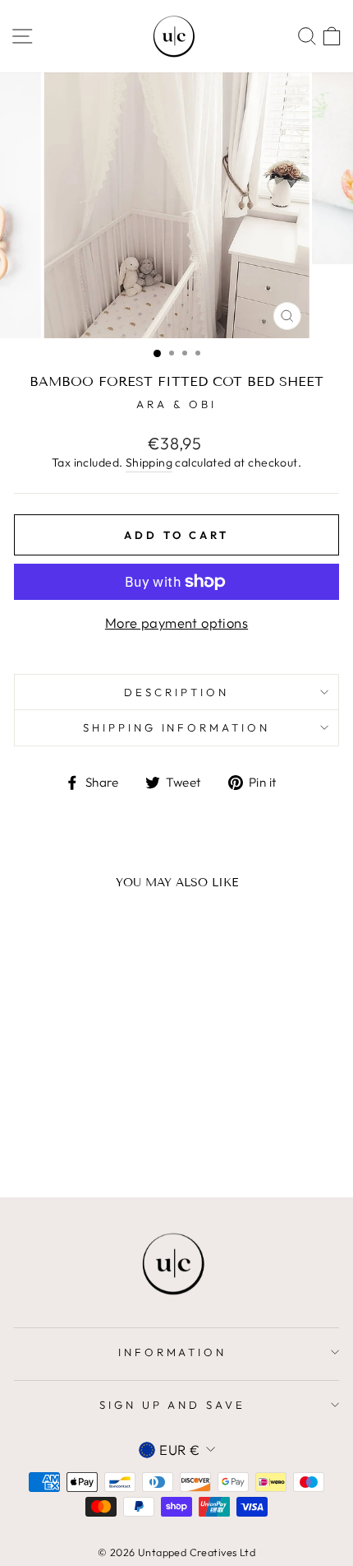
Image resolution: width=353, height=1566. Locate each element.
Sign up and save (172, 1404)
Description (176, 692)
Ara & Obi (176, 404)
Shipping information (177, 727)
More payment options (176, 622)
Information (172, 1352)
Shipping (149, 462)
